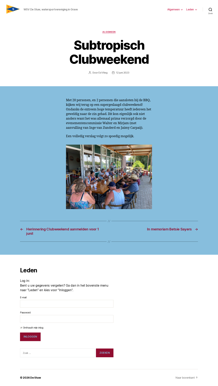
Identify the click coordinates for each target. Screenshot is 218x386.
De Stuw (35, 377)
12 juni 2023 (122, 72)
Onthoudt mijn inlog (32, 327)
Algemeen (173, 9)
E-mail (23, 297)
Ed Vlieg (103, 72)
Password (25, 312)
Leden (190, 9)
